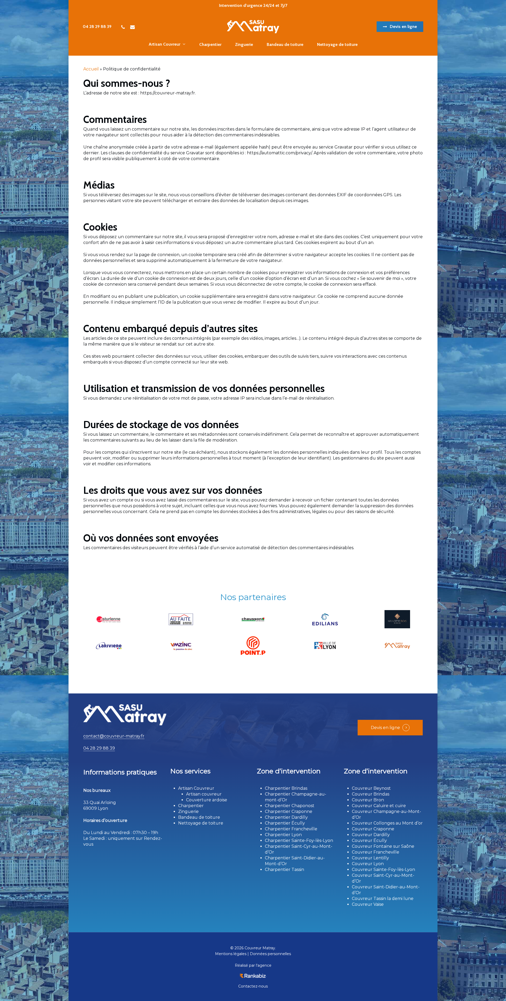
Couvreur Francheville (375, 852)
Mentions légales (230, 953)
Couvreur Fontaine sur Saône (383, 846)
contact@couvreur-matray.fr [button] (113, 736)
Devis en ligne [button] (385, 727)
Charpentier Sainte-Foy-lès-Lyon (299, 840)
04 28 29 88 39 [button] (99, 748)
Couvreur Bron (368, 799)
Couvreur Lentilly (370, 857)
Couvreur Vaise (368, 904)
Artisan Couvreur (196, 788)
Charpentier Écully (285, 823)
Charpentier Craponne (288, 811)
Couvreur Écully (369, 840)
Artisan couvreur (204, 794)
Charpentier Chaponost (289, 805)
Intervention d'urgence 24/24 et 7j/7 (253, 5)
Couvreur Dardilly (371, 834)
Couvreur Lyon (368, 863)
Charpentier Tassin (284, 869)
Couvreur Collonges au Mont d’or (387, 823)
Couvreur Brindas (370, 794)
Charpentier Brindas (286, 788)
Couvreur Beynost (371, 788)
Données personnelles (270, 953)
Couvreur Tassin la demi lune (382, 898)
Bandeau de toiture (199, 817)
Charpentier (191, 805)
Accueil (91, 68)
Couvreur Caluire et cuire (379, 805)
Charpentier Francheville (291, 828)
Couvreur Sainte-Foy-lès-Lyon (383, 869)
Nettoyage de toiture (200, 823)
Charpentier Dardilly (286, 817)
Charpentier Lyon (283, 834)
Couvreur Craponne (373, 828)
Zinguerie (188, 811)
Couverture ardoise (206, 799)
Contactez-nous (253, 986)
